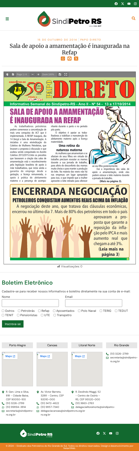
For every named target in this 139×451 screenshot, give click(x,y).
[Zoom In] (38, 75)
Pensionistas (28, 315)
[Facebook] (116, 3)
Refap (45, 310)
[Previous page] (7, 75)
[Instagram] (135, 3)
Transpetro (64, 315)
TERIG (107, 310)
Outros (9, 310)
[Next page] (13, 75)
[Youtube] (129, 3)
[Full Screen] (65, 75)
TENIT (9, 315)
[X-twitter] (122, 3)
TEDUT (123, 310)
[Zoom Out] (32, 75)
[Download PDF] (60, 75)
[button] (63, 59)
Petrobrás (28, 310)
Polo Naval (88, 310)
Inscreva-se (13, 324)
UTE (47, 315)
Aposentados (65, 310)
